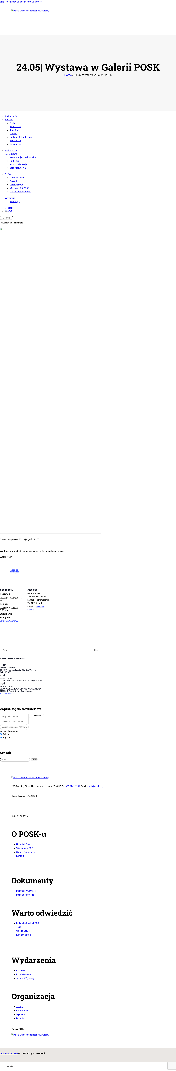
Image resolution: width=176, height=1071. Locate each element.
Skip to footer (36, 1)
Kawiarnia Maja (23, 935)
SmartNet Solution (9, 1053)
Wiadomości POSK (25, 848)
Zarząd (19, 1006)
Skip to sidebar (22, 1)
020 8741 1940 (72, 786)
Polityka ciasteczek (25, 895)
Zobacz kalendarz (7, 694)
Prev (4, 650)
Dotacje (20, 1018)
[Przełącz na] (90, 211)
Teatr (18, 927)
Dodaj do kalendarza (14, 571)
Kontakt (20, 856)
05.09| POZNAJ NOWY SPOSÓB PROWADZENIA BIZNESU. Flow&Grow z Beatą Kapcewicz (20, 690)
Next (96, 650)
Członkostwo (22, 1010)
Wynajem (20, 1014)
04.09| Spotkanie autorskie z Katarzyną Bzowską (21, 680)
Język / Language (9, 731)
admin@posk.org (95, 786)
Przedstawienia (23, 974)
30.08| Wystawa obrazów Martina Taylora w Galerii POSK (19, 671)
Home (68, 75)
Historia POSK (23, 844)
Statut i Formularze (25, 852)
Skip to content (7, 1)
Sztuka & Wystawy (9, 621)
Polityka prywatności (26, 891)
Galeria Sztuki (23, 931)
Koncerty (20, 970)
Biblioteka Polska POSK (27, 923)
